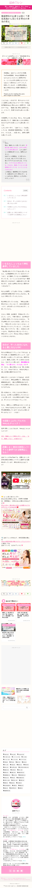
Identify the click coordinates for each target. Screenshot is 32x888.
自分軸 (20, 782)
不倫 (6, 762)
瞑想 (6, 782)
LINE (6, 754)
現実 (22, 780)
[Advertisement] (16, 241)
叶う (6, 764)
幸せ (6, 767)
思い (20, 769)
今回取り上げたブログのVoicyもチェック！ (17, 208)
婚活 (20, 764)
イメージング (16, 756)
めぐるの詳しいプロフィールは (14, 836)
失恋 (13, 764)
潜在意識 (21, 777)
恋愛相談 (7, 775)
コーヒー (7, 759)
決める (7, 777)
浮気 (13, 777)
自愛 (15, 785)
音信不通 (13, 788)
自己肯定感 (7, 785)
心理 (13, 769)
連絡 (21, 785)
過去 (6, 788)
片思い (7, 780)
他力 (18, 762)
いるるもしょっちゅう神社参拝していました (17, 196)
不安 (12, 762)
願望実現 (7, 790)
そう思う (7, 756)
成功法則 (22, 775)
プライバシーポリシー (15, 883)
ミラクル (15, 759)
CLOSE (25, 190)
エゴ (24, 756)
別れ (24, 762)
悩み (15, 775)
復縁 (7, 769)
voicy (13, 754)
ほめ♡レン (16, 2)
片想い (15, 780)
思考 (6, 772)
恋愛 (13, 772)
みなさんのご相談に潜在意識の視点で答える (11, 12)
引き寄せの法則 (24, 767)
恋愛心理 (21, 772)
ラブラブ (23, 759)
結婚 (12, 782)
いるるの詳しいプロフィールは (14, 860)
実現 (26, 764)
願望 (20, 788)
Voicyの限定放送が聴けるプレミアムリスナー (16, 541)
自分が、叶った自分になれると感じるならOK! (17, 202)
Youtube (21, 754)
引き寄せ (14, 767)
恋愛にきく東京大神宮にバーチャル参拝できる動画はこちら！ (17, 213)
